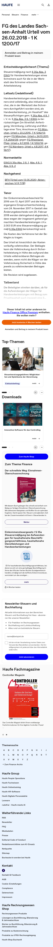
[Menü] (18, 4)
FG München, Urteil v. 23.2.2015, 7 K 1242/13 (26, 131)
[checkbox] (6, 642)
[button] (26, 322)
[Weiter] (42, 392)
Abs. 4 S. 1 (36, 162)
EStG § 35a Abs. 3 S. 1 (16, 162)
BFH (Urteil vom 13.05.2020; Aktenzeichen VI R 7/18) (25, 181)
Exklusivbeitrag (12, 383)
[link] (6, 14)
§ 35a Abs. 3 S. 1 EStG (24, 119)
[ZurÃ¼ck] (36, 392)
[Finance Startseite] (8, 5)
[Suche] (42, 4)
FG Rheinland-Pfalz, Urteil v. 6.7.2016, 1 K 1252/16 (24, 141)
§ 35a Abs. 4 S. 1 (40, 115)
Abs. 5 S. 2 (10, 166)
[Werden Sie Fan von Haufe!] (3, 870)
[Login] (48, 4)
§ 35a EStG (15, 229)
